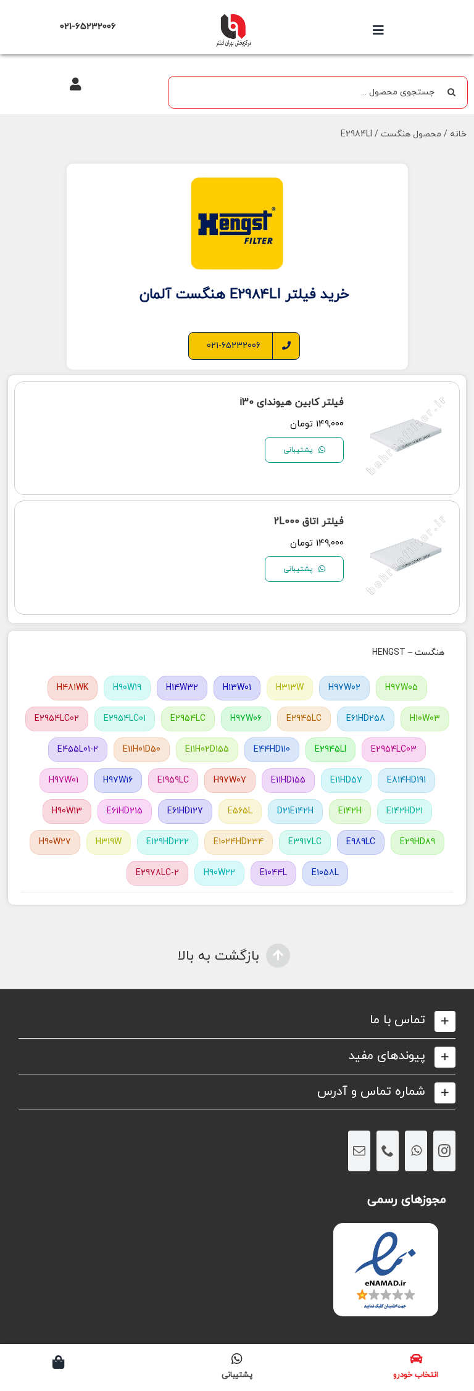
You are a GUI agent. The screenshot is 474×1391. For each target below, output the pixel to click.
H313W (290, 688)
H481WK (72, 688)
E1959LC (173, 780)
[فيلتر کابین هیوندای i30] (406, 399)
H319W (109, 842)
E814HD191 (406, 780)
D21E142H (295, 811)
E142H (350, 811)
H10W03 (425, 719)
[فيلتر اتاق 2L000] (406, 518)
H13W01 (237, 688)
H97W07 (230, 780)
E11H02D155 (207, 749)
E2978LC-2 (157, 873)
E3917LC (305, 842)
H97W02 (344, 688)
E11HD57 (346, 780)
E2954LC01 (125, 719)
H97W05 (401, 688)
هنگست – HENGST (408, 652)
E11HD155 (288, 780)
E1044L (273, 873)
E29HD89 (417, 842)
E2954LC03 (394, 749)
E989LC (360, 842)
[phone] (387, 1151)
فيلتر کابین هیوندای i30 (291, 402)
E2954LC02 (57, 719)
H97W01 (63, 780)
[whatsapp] (416, 1151)
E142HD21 (404, 811)
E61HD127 (185, 811)
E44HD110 (272, 749)
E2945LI (330, 749)
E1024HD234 (239, 842)
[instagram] (444, 1151)
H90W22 (219, 873)
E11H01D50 (141, 749)
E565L (240, 811)
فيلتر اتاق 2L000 (309, 521)
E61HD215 (125, 811)
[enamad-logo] (385, 1233)
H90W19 (127, 688)
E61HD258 (365, 719)
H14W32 (182, 688)
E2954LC (188, 719)
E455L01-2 (77, 749)
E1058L (325, 873)
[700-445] (233, 16)
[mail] (359, 1151)
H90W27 (55, 842)
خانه (458, 134)
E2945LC (304, 719)
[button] (237, 1020)
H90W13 (67, 811)
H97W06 (246, 719)
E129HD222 (167, 842)
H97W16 (118, 780)
